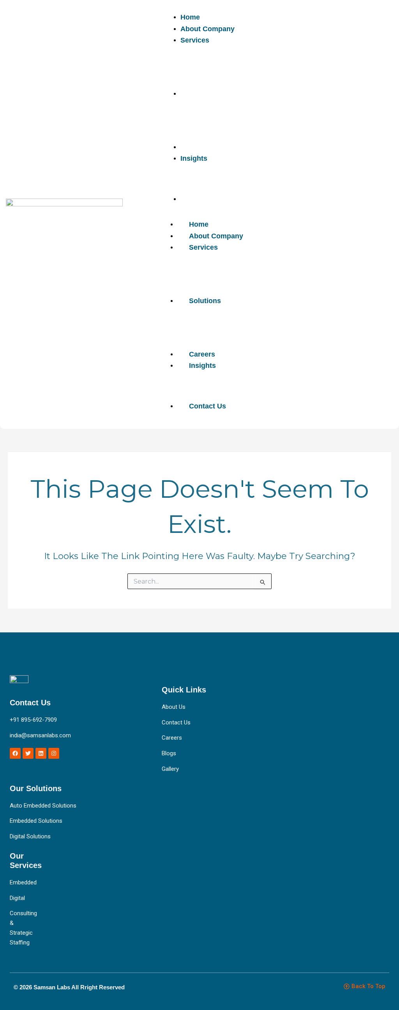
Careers (202, 354)
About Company (216, 236)
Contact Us (207, 406)
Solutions (205, 301)
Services (203, 247)
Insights (202, 365)
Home (198, 224)
